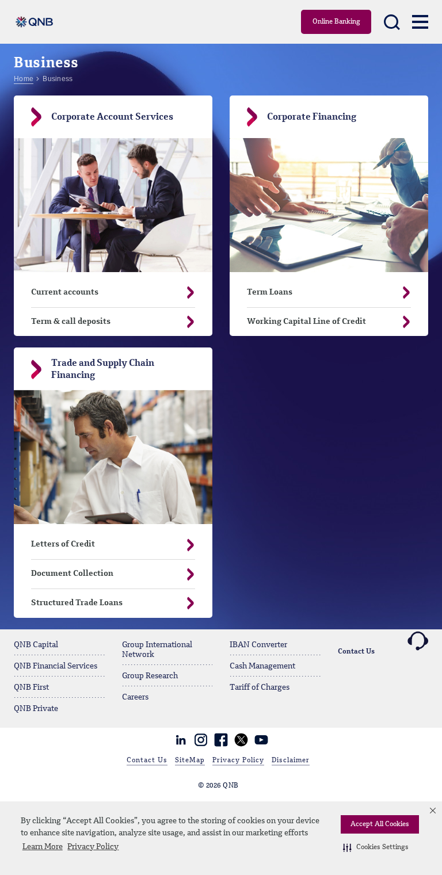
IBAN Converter (258, 645)
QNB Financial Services (55, 666)
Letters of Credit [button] (63, 544)
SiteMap (190, 760)
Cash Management (262, 666)
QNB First (31, 687)
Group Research (150, 676)
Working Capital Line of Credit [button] (306, 322)
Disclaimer (291, 760)
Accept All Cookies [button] (379, 824)
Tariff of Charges (259, 687)
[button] (376, 847)
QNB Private (36, 709)
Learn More (42, 847)
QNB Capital (36, 645)
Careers (135, 697)
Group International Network (157, 650)
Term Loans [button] (269, 292)
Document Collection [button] (72, 574)
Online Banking (336, 21)
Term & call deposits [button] (70, 322)
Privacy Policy (93, 847)
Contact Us (356, 651)
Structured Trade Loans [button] (77, 603)
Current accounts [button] (64, 292)
